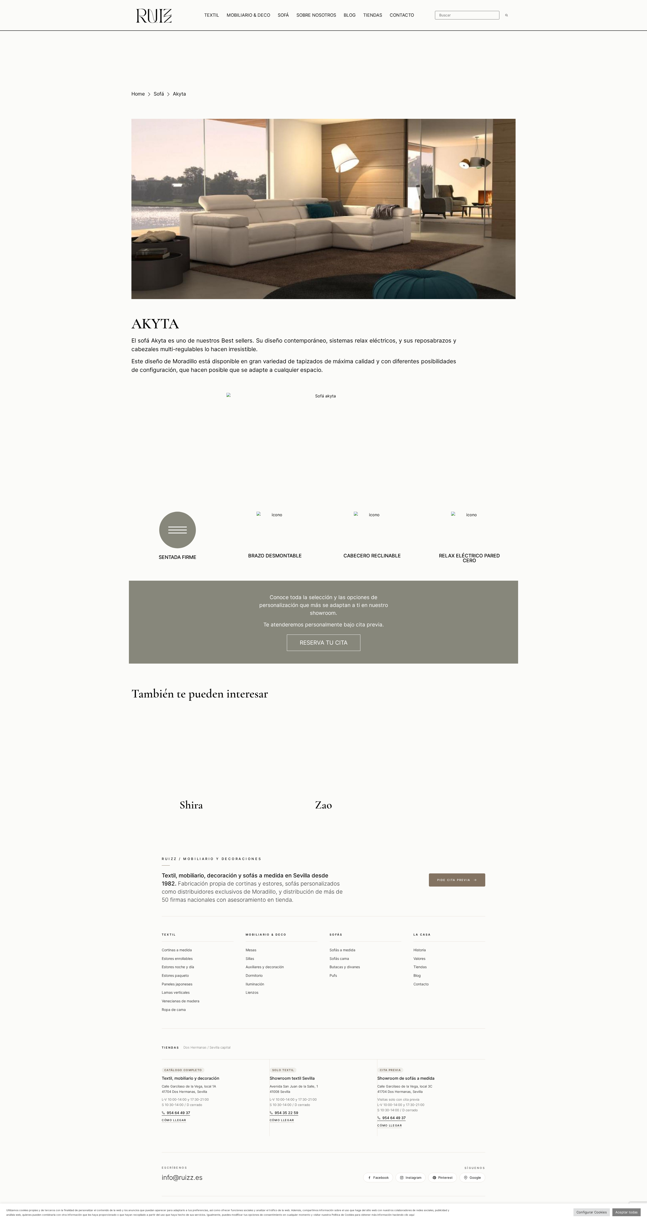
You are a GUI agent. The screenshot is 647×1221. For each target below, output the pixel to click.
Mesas (251, 950)
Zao (323, 805)
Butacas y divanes (345, 967)
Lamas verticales (176, 992)
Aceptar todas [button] (626, 1212)
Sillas (250, 958)
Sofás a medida (342, 950)
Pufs (333, 975)
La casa (422, 934)
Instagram (413, 1177)
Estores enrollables (177, 958)
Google (475, 1177)
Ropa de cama (174, 1009)
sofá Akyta (152, 340)
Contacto (421, 984)
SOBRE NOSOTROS (316, 15)
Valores (419, 958)
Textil (169, 934)
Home (138, 94)
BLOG (350, 15)
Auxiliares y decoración (265, 967)
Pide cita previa (453, 880)
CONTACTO (402, 15)
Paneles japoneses (177, 984)
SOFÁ (283, 15)
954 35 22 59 (284, 1113)
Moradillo (185, 361)
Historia (419, 950)
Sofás (336, 934)
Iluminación (255, 984)
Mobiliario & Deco (266, 934)
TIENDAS (372, 15)
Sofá (159, 94)
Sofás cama (339, 958)
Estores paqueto (175, 975)
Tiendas (420, 967)
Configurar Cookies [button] (591, 1212)
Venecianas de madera (180, 1001)
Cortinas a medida (177, 950)
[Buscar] (506, 15)
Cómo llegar (174, 1120)
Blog (417, 975)
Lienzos (252, 992)
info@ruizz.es (182, 1177)
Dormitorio (254, 975)
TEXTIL (211, 15)
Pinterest (445, 1177)
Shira (191, 805)
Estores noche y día (178, 967)
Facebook (381, 1177)
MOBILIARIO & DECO (248, 15)
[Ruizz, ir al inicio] (154, 15)
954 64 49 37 (176, 1113)
